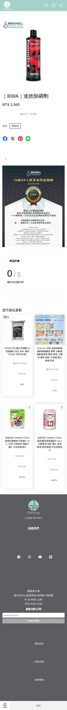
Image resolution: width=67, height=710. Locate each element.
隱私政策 (39, 644)
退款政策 (39, 661)
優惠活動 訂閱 (33, 609)
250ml (15, 126)
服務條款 (39, 680)
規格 (4, 126)
